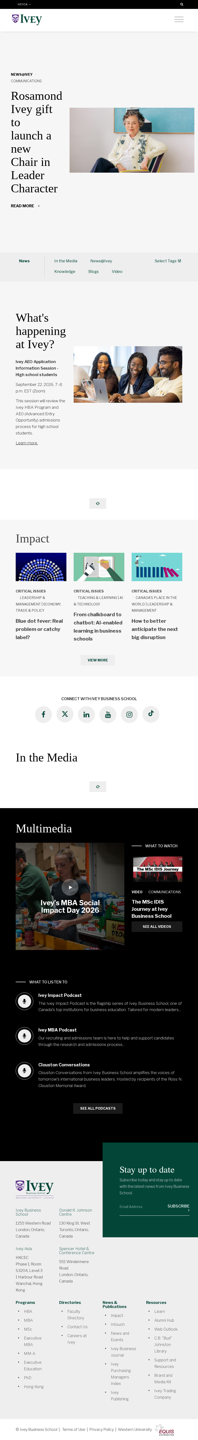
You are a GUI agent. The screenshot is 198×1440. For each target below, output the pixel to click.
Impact (117, 1315)
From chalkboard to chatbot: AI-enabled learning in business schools (98, 626)
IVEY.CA (23, 4)
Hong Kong (34, 1386)
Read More (23, 206)
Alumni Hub (164, 1320)
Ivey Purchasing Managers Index (121, 1374)
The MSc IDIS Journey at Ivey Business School (151, 909)
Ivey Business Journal (123, 1352)
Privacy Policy (101, 1429)
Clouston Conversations (64, 1064)
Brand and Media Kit (163, 1378)
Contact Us (77, 1327)
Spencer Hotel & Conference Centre (76, 1250)
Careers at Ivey (77, 1339)
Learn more (27, 442)
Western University (135, 1429)
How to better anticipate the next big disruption (155, 629)
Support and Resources (165, 1363)
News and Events (120, 1336)
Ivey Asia (24, 1248)
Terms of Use (73, 1429)
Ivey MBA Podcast (57, 1029)
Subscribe (179, 1206)
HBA (28, 1311)
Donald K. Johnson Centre (75, 1212)
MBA (28, 1320)
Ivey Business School (28, 1212)
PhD (27, 1378)
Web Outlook (165, 1329)
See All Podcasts (98, 1108)
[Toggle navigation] (179, 19)
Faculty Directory (75, 1314)
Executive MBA (33, 1341)
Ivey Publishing (120, 1395)
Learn (159, 1311)
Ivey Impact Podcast (60, 995)
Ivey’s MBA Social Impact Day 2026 (70, 906)
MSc (28, 1329)
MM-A (29, 1353)
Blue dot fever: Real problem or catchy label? (39, 629)
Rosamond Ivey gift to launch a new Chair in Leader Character (36, 142)
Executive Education (33, 1365)
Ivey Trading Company (165, 1394)
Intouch (118, 1324)
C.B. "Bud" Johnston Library (163, 1344)
